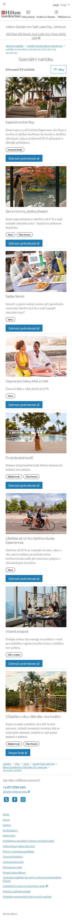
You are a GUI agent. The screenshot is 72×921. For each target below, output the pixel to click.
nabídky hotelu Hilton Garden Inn (45, 45)
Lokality (7, 763)
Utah (26, 763)
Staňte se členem (45, 16)
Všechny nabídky (14, 45)
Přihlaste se (64, 16)
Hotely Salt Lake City (44, 763)
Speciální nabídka (12, 770)
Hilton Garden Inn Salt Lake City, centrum (25, 767)
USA (17, 763)
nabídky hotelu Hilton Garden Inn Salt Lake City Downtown (31, 50)
